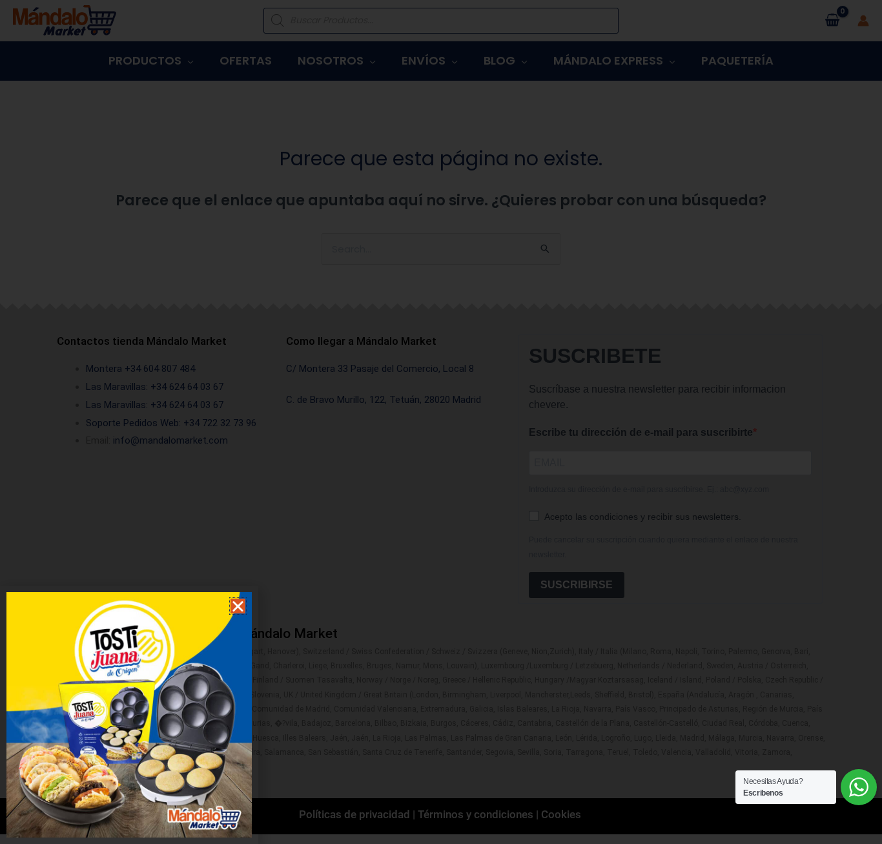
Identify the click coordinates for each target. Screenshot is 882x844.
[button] (238, 606)
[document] (441, 422)
